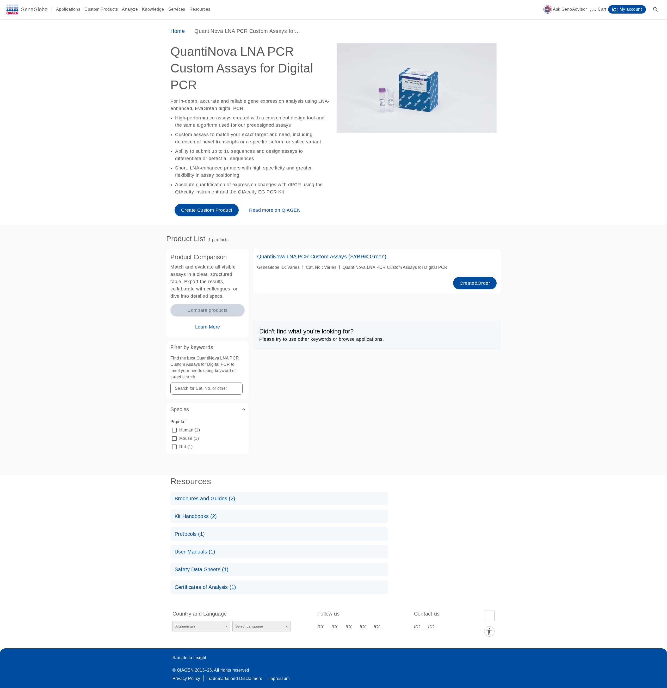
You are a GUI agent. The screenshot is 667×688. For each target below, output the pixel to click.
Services (176, 9)
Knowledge (153, 9)
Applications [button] (68, 9)
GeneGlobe (34, 9)
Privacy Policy (186, 678)
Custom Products (101, 9)
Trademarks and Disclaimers (234, 678)
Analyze (130, 9)
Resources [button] (200, 9)
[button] (207, 409)
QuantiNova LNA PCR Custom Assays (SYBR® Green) (321, 256)
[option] (207, 430)
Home (177, 31)
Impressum (279, 678)
